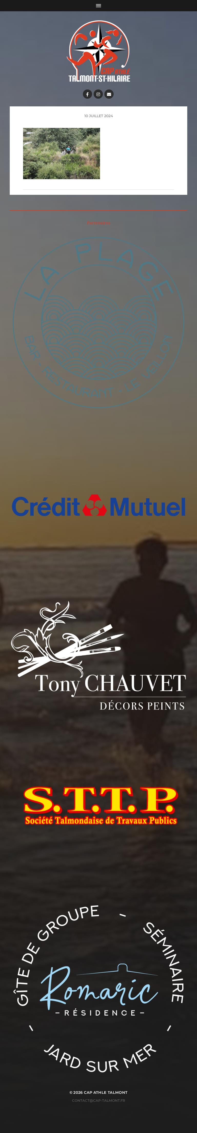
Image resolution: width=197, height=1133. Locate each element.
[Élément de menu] (87, 94)
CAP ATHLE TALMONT (105, 1092)
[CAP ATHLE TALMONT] (98, 51)
